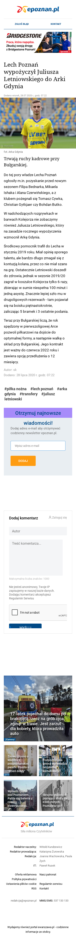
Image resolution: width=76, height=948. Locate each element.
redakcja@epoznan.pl (24, 900)
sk (15, 370)
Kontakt (56, 24)
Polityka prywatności (24, 879)
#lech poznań (41, 388)
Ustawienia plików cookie (21, 883)
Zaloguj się (59, 517)
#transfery (29, 393)
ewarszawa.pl (46, 927)
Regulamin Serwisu (21, 598)
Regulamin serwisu (50, 883)
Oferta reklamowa (26, 874)
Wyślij (25, 627)
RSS (34, 888)
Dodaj (23, 461)
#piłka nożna (15, 388)
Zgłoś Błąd (22, 24)
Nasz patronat (47, 874)
